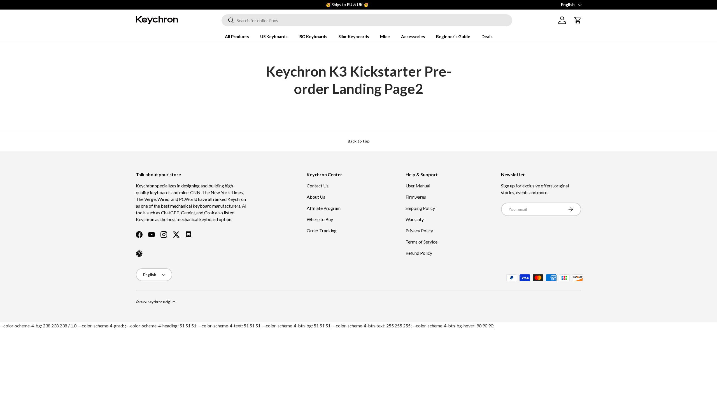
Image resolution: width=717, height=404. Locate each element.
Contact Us (318, 185)
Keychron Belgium (162, 302)
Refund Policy (419, 253)
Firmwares (416, 196)
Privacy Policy (419, 230)
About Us (316, 196)
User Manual (418, 185)
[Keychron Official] (139, 253)
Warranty (415, 219)
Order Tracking (322, 230)
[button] (578, 20)
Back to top (358, 141)
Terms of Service (421, 241)
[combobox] (367, 20)
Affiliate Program (324, 208)
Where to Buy (320, 219)
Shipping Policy (420, 208)
